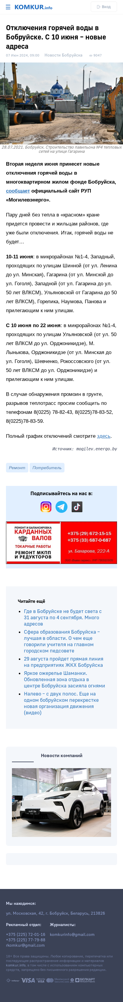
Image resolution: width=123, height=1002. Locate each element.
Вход (106, 6)
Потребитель (47, 467)
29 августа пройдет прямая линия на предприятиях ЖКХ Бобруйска (63, 662)
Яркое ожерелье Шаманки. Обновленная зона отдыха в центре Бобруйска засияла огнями (64, 679)
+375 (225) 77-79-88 (25, 940)
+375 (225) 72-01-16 (25, 934)
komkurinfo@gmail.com (72, 934)
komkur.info (15, 965)
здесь (103, 436)
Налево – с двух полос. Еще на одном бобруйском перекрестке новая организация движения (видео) (61, 703)
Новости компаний (61, 756)
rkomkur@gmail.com (25, 945)
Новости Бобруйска (63, 55)
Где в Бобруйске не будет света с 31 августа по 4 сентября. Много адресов (63, 617)
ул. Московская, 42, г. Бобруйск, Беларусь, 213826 (55, 913)
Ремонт (17, 467)
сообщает (18, 191)
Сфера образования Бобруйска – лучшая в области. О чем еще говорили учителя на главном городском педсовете (62, 641)
